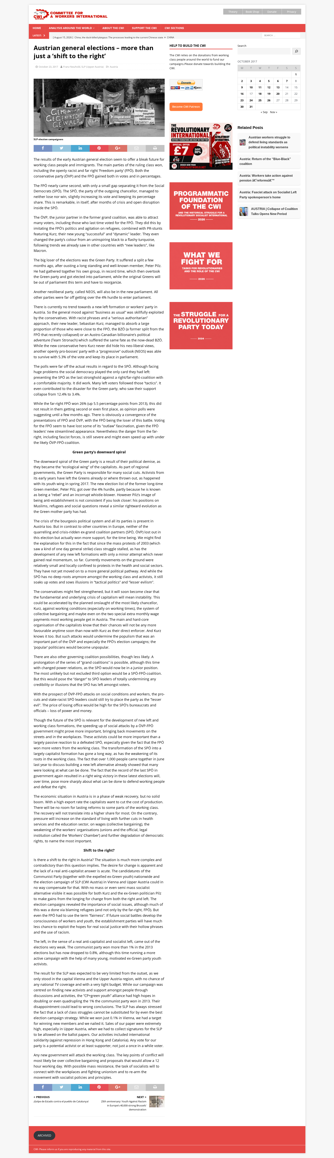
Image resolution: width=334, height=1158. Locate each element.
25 (260, 100)
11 (260, 87)
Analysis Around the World (70, 28)
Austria (114, 66)
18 (260, 94)
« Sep (264, 112)
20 (277, 94)
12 (268, 87)
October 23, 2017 (48, 66)
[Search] (296, 51)
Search (242, 46)
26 (268, 100)
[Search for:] (281, 35)
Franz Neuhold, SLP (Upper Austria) (83, 66)
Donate (272, 12)
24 (251, 100)
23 (242, 100)
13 (277, 87)
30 (242, 106)
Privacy (291, 12)
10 (251, 87)
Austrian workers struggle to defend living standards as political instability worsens (269, 142)
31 (251, 106)
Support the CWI (144, 28)
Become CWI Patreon (186, 106)
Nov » (273, 112)
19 (268, 94)
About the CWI (113, 28)
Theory (232, 12)
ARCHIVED (44, 1135)
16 (242, 94)
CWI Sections (174, 28)
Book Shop (252, 12)
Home (37, 28)
